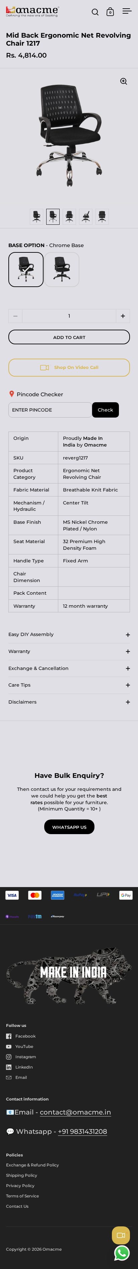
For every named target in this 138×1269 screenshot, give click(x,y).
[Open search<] (95, 11)
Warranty (19, 651)
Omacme (52, 1249)
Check (105, 410)
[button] (123, 316)
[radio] (26, 269)
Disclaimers (22, 702)
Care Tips (19, 685)
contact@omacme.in (75, 1112)
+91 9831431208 (82, 1131)
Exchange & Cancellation (38, 668)
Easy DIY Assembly (31, 634)
